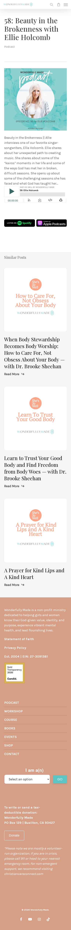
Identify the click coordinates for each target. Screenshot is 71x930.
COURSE (10, 720)
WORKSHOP (13, 711)
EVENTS (10, 737)
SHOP (8, 745)
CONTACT (11, 754)
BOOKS (9, 728)
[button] (66, 4)
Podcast (9, 46)
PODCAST (11, 703)
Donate (14, 835)
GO (59, 779)
